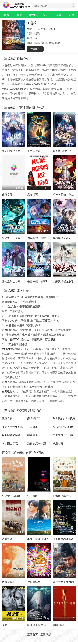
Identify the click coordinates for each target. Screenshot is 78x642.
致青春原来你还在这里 (40, 443)
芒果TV (14, 339)
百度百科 (47, 320)
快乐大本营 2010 (63, 427)
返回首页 (32, 634)
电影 (19, 15)
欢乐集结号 (34, 582)
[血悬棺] (13, 35)
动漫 (58, 15)
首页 (6, 15)
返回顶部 (45, 634)
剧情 (29, 29)
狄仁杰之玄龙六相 (63, 582)
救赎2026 (58, 625)
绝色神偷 (32, 435)
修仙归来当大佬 (11, 151)
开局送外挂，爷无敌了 (15, 281)
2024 (52, 29)
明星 (71, 15)
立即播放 (35, 49)
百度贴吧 (7, 330)
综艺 (45, 15)
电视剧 (33, 15)
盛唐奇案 (58, 443)
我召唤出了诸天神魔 (64, 238)
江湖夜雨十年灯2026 (14, 427)
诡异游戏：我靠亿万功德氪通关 (45, 238)
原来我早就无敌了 (63, 281)
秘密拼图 (7, 194)
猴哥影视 (7, 301)
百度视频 (50, 339)
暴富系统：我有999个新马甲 (44, 281)
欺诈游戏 (7, 539)
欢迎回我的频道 (11, 435)
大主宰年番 (34, 151)
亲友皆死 (32, 194)
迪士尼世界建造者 (63, 539)
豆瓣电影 (7, 391)
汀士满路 (32, 496)
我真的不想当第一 (63, 151)
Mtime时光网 (9, 349)
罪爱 (4, 625)
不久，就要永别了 (37, 539)
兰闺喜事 (32, 427)
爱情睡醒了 (34, 418)
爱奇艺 (25, 339)
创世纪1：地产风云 (64, 418)
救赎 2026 (8, 582)
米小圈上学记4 (10, 443)
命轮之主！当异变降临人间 (18, 238)
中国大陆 (40, 29)
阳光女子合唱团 (11, 496)
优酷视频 (37, 339)
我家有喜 (7, 418)
